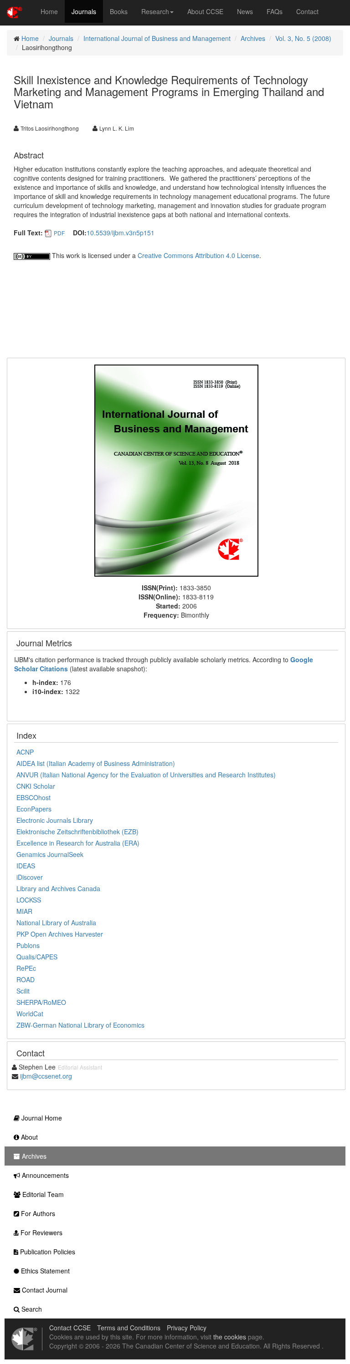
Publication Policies (46, 1251)
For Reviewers (40, 1232)
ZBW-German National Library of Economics (80, 1024)
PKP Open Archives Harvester (59, 933)
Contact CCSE (70, 1327)
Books (119, 11)
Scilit (23, 990)
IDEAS (25, 865)
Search (31, 1308)
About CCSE (205, 11)
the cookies (229, 1336)
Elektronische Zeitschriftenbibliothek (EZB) (77, 831)
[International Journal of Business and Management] (176, 469)
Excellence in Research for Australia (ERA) (77, 842)
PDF (59, 233)
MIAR (24, 911)
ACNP (25, 751)
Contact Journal (43, 1289)
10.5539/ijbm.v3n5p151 (120, 232)
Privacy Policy (186, 1327)
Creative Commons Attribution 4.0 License (198, 255)
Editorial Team (42, 1194)
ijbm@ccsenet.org (46, 1075)
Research (155, 11)
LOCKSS (28, 899)
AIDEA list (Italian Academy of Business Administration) (95, 763)
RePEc (26, 968)
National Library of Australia (56, 922)
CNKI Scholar (35, 786)
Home (49, 11)
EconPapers (33, 808)
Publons (28, 945)
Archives (253, 38)
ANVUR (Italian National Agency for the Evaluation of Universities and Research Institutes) (146, 774)
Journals (84, 11)
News (245, 11)
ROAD (25, 979)
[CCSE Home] (14, 11)
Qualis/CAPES (36, 956)
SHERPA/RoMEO (41, 1002)
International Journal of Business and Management (157, 38)
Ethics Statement (44, 1270)
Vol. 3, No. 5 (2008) (303, 38)
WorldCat (29, 1013)
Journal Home (41, 1117)
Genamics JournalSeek (49, 854)
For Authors (37, 1213)
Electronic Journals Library (54, 820)
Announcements (44, 1175)
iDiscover (29, 877)
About (28, 1136)
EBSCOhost (33, 797)
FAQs (275, 11)
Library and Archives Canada (58, 888)
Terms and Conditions (128, 1327)
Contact (307, 11)
